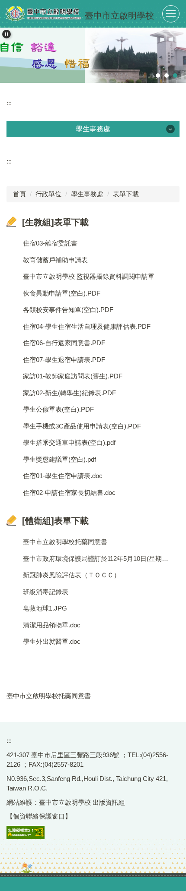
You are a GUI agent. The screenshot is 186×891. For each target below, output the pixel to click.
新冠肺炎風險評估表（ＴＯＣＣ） (71, 575)
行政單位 (48, 194)
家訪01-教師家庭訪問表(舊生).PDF (72, 376)
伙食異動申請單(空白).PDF (61, 293)
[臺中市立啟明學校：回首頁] (43, 14)
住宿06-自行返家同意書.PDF (64, 342)
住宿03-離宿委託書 (50, 243)
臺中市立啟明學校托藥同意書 (65, 541)
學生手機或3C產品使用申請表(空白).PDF (82, 426)
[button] (6, 34)
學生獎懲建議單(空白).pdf (59, 459)
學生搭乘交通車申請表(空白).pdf (69, 442)
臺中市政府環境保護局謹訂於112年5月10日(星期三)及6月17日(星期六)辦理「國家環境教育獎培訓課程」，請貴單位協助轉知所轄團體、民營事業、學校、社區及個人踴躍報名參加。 (97, 558)
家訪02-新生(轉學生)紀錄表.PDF (69, 393)
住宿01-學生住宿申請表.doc (63, 475)
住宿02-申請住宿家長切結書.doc (69, 492)
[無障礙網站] (25, 831)
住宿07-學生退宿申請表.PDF (64, 359)
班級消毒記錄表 (45, 591)
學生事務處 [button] (93, 128)
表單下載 (126, 194)
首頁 (19, 194)
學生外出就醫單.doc (51, 641)
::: (9, 103)
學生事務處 (87, 194)
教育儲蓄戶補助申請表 (55, 260)
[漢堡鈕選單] (171, 13)
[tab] (158, 75)
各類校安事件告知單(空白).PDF (68, 309)
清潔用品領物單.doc (51, 625)
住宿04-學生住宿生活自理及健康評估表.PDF (87, 326)
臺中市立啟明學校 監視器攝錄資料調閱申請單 (88, 276)
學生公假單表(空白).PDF (58, 409)
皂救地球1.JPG (45, 608)
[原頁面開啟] (93, 55)
